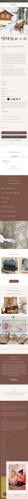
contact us (5, 415)
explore (14, 281)
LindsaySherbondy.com (5, 460)
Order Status (3, 445)
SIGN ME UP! (17, 495)
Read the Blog (4, 456)
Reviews (3, 447)
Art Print (3, 84)
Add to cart (14, 132)
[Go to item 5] (21, 39)
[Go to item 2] (8, 39)
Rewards (3, 454)
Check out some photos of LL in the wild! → (14, 293)
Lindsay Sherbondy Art (6, 43)
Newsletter (3, 440)
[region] (14, 391)
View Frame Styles (4, 111)
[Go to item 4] (16, 39)
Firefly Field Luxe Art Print (9, 274)
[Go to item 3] (12, 39)
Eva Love (3, 458)
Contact (2, 438)
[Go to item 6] (25, 39)
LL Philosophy (13, 356)
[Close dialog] (26, 462)
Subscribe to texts (4, 451)
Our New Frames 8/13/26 (6, 436)
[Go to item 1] (3, 39)
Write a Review (14, 156)
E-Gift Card (3, 449)
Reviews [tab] (5, 160)
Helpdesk (3, 442)
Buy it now (14, 136)
